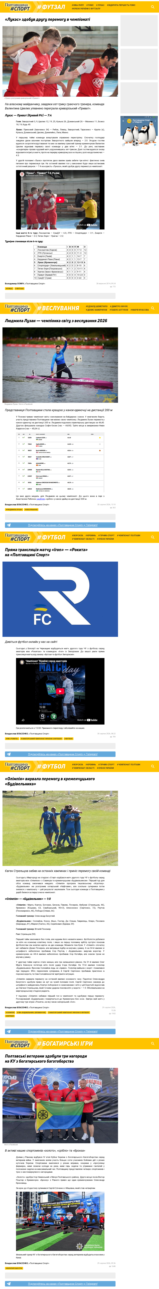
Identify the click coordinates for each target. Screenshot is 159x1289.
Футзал (53, 6)
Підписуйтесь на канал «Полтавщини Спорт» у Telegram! (63, 525)
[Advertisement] (139, 30)
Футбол (53, 537)
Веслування (60, 308)
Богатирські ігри (67, 1043)
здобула (41, 499)
